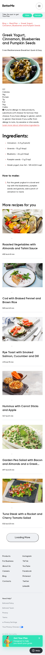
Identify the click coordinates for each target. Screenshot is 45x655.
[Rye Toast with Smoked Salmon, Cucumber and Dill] (22, 329)
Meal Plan (13, 23)
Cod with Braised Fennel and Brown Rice (21, 300)
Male (27, 15)
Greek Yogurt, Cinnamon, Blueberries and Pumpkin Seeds (21, 25)
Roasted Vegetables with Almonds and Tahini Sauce (20, 246)
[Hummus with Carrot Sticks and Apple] (22, 383)
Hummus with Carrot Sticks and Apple (20, 408)
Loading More (22, 537)
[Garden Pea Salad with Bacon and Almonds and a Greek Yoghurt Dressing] (22, 437)
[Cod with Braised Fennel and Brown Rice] (22, 275)
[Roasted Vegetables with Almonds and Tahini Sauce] (22, 221)
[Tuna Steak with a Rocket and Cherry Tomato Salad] (22, 491)
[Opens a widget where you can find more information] (36, 651)
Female (38, 15)
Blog (4, 23)
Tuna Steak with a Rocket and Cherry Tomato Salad (22, 516)
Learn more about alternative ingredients (20, 125)
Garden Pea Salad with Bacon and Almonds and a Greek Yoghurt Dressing (22, 462)
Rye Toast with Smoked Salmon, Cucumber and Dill (20, 354)
